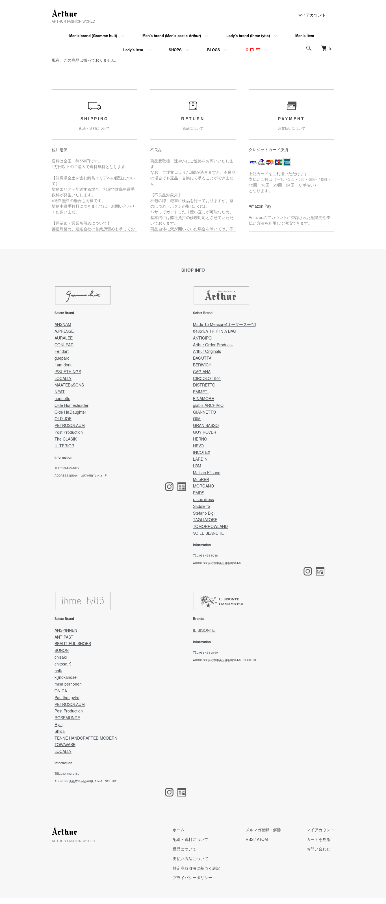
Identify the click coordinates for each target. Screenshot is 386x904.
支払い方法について (190, 858)
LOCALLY (63, 378)
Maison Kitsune (206, 472)
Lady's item (133, 49)
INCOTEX (201, 452)
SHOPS (175, 49)
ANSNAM (63, 324)
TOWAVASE (65, 744)
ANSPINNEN (66, 630)
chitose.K (63, 664)
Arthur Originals (207, 351)
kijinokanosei (66, 677)
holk (58, 670)
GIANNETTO (204, 412)
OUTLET (253, 49)
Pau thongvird (67, 697)
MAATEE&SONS (69, 385)
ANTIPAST (64, 637)
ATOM (262, 839)
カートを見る (318, 839)
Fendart (62, 351)
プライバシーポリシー (192, 877)
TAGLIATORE (205, 519)
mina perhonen (68, 684)
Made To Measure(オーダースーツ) (224, 324)
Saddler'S (201, 506)
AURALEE (64, 338)
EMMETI (201, 391)
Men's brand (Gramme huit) (93, 35)
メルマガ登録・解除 (263, 829)
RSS (249, 839)
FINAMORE (203, 398)
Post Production (69, 432)
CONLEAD (64, 344)
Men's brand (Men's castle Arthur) (171, 35)
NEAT (60, 391)
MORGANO (203, 486)
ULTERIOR (64, 445)
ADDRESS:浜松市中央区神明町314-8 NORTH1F (225, 660)
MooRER (201, 479)
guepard (62, 358)
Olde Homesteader (71, 405)
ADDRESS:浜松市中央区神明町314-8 (217, 563)
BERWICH (202, 365)
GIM (197, 418)
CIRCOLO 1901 (207, 378)
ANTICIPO (202, 338)
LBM (197, 466)
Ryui (58, 724)
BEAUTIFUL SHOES (73, 643)
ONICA (61, 690)
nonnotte (62, 398)
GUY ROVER (204, 432)
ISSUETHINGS (68, 371)
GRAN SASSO (206, 425)
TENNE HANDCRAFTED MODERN (86, 738)
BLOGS (213, 49)
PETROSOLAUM (70, 425)
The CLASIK (66, 439)
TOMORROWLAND (210, 526)
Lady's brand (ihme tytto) (248, 35)
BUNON (62, 650)
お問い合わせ (318, 849)
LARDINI (201, 459)
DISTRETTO (204, 385)
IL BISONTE (204, 630)
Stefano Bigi (203, 513)
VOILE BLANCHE (208, 533)
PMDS (198, 492)
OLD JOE (63, 418)
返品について (184, 849)
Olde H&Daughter (70, 412)
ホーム (179, 829)
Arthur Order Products (213, 344)
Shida (60, 731)
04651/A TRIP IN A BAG (214, 331)
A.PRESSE (64, 331)
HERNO (200, 439)
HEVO (198, 445)
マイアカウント (312, 15)
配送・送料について (190, 839)
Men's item (304, 35)
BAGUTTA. (202, 358)
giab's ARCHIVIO (208, 405)
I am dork (63, 365)
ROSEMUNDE (67, 717)
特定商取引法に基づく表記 (196, 868)
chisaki (61, 657)
